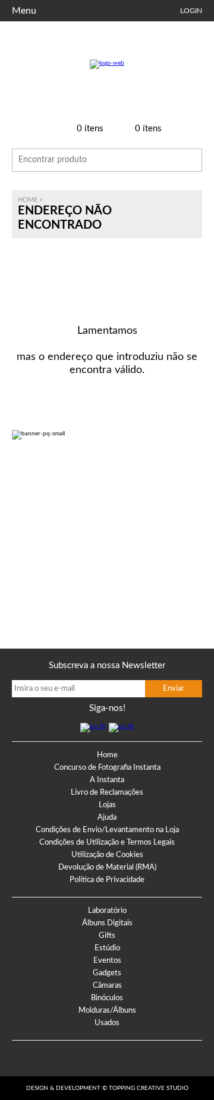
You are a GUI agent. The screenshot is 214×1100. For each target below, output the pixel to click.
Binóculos (107, 998)
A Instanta (107, 780)
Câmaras (107, 986)
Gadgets (107, 973)
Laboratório (107, 911)
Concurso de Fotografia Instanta (107, 768)
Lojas (107, 805)
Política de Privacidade (107, 880)
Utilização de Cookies (107, 855)
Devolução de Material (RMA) (107, 867)
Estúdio (107, 948)
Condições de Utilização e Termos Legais (107, 842)
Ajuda (107, 817)
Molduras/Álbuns (107, 1010)
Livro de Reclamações (107, 792)
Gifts (107, 936)
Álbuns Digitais (107, 923)
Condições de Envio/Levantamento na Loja (107, 830)
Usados (107, 1023)
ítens (90, 128)
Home (27, 200)
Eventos (107, 961)
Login (191, 10)
